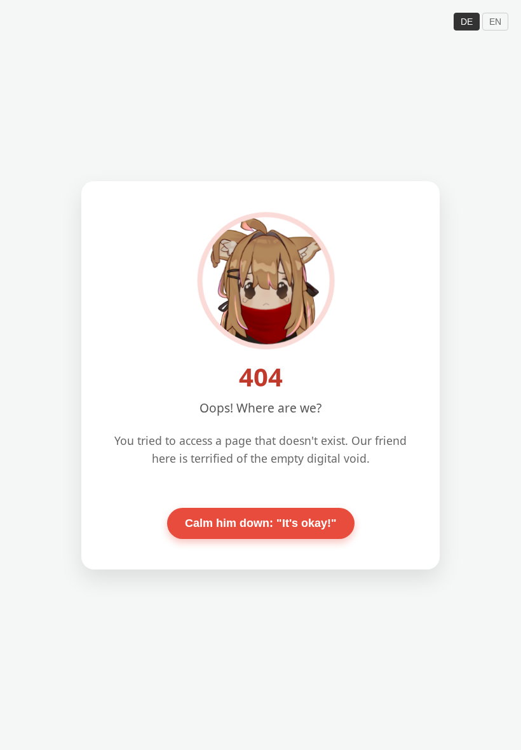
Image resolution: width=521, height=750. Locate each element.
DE (467, 22)
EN (495, 22)
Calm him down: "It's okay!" (261, 523)
